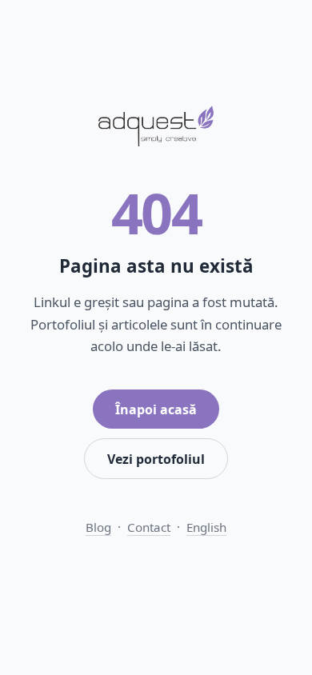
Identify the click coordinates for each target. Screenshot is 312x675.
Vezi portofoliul (156, 459)
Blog (98, 527)
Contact (148, 527)
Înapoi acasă (156, 409)
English (206, 527)
